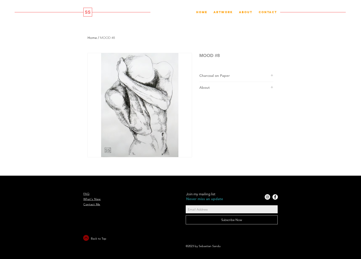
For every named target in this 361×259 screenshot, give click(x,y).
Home (92, 38)
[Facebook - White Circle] (275, 197)
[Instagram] (267, 197)
